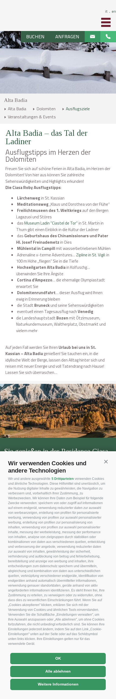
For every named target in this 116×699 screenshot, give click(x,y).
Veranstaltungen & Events (32, 116)
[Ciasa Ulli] (58, 16)
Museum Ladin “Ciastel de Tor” (50, 223)
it (107, 11)
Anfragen (67, 36)
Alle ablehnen (58, 671)
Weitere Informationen (58, 684)
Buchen (35, 36)
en (114, 11)
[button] (106, 462)
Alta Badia (15, 100)
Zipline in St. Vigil (90, 255)
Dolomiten (46, 108)
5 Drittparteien (63, 479)
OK (58, 658)
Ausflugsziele (78, 108)
